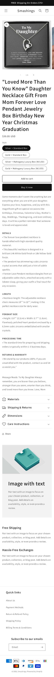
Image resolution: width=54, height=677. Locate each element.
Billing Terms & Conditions (19, 627)
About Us (10, 600)
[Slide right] (33, 75)
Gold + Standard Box (16, 155)
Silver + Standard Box (16, 148)
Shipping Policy (13, 620)
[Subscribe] (42, 647)
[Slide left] (20, 75)
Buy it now (27, 187)
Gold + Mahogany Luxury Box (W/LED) (24, 168)
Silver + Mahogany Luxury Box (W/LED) (24, 161)
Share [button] (8, 433)
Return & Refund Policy (17, 614)
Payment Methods (14, 607)
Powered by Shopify (34, 671)
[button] (6, 10)
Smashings (22, 671)
